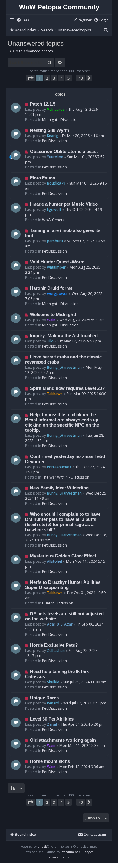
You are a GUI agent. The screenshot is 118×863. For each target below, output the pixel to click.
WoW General (54, 219)
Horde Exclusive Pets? (54, 645)
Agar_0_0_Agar (60, 624)
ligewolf (54, 209)
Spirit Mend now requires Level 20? (67, 388)
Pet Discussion (54, 140)
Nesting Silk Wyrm (49, 130)
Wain (51, 319)
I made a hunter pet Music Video (64, 204)
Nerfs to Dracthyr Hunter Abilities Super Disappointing (62, 585)
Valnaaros (55, 109)
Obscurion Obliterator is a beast (64, 151)
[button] (30, 78)
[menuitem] (22, 20)
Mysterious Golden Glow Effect (63, 556)
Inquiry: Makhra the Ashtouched (64, 335)
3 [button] (54, 78)
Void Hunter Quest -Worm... (59, 262)
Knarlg (52, 135)
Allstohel (54, 561)
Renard (53, 703)
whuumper (56, 267)
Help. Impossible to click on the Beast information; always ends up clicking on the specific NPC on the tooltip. (62, 422)
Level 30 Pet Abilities (52, 719)
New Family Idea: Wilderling (59, 487)
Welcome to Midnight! (53, 314)
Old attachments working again (63, 740)
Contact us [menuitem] (93, 834)
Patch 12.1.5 (42, 104)
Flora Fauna (42, 177)
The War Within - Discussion (65, 477)
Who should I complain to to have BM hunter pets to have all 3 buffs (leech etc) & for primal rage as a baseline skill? (62, 522)
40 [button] (80, 78)
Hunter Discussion (57, 603)
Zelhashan (56, 650)
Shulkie (53, 682)
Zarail (52, 724)
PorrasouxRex (59, 466)
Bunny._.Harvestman (64, 367)
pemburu (55, 241)
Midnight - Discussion (60, 119)
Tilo (50, 341)
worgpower (57, 293)
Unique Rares (44, 697)
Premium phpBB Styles (77, 852)
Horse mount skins (50, 761)
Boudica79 (56, 183)
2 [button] (47, 78)
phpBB (42, 846)
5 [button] (68, 78)
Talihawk (55, 393)
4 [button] (61, 78)
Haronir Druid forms (51, 288)
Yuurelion (55, 156)
